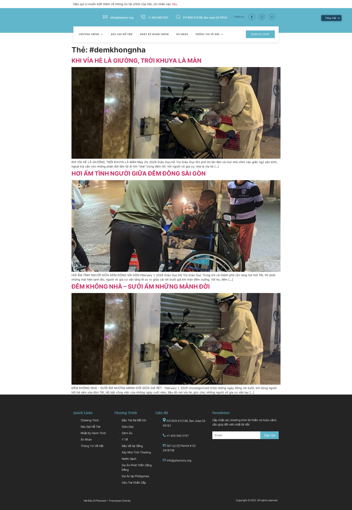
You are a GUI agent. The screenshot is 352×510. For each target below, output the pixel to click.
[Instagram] (262, 17)
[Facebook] (252, 17)
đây (174, 4)
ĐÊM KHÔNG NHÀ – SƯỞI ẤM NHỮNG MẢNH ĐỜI (141, 286)
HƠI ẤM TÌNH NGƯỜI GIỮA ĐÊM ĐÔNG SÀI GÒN (139, 173)
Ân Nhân (182, 34)
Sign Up (269, 435)
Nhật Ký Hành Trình (154, 34)
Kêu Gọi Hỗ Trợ (122, 34)
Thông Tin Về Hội (207, 34)
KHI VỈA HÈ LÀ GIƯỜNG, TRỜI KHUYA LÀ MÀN (136, 60)
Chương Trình (89, 34)
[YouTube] (272, 17)
